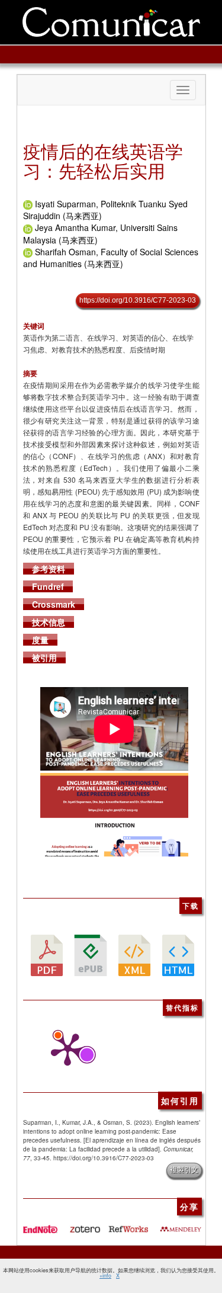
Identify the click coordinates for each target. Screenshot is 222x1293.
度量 (40, 640)
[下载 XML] (134, 954)
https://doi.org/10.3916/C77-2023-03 (137, 300)
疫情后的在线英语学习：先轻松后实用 (103, 160)
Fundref (48, 586)
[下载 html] (178, 954)
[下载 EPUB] (90, 954)
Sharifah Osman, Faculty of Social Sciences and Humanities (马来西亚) (110, 257)
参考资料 (48, 569)
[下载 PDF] (46, 954)
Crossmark (53, 604)
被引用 (44, 657)
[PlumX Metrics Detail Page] (64, 1050)
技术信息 (48, 622)
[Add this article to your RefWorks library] (128, 1224)
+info (105, 1275)
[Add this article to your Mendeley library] (180, 1224)
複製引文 (184, 1170)
